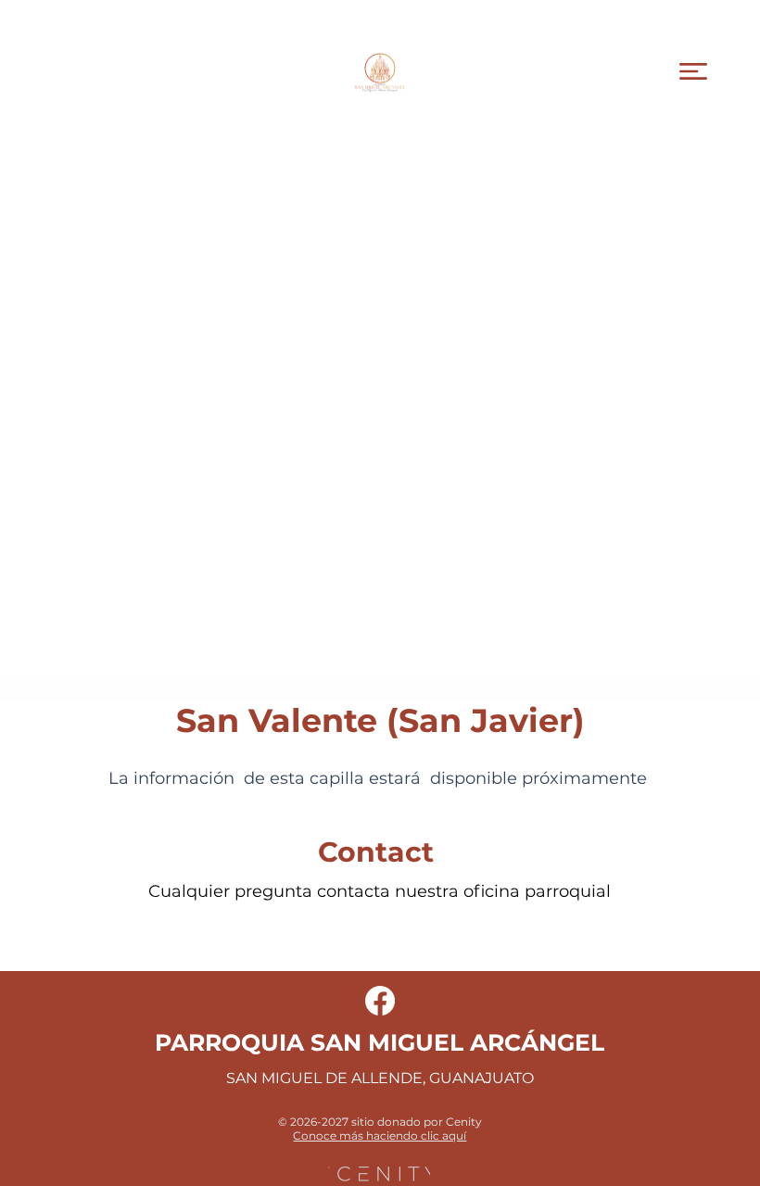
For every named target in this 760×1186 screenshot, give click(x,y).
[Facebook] (380, 1001)
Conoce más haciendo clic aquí (379, 1135)
